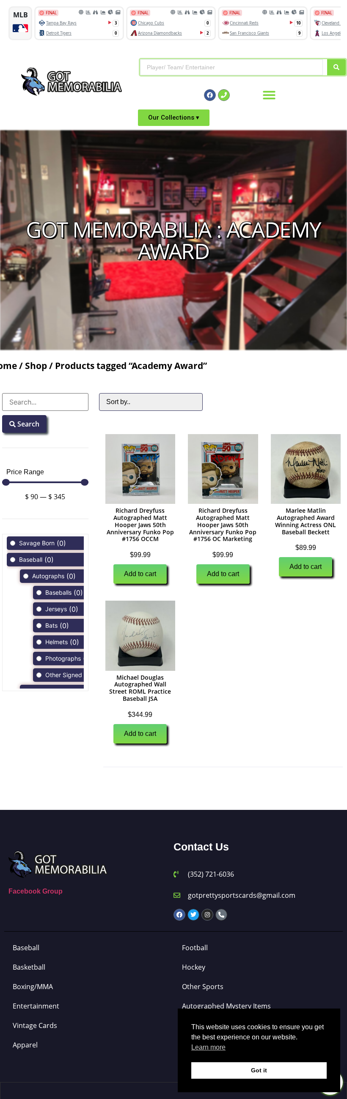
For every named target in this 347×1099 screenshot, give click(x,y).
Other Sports (202, 986)
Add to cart (140, 573)
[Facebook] (210, 95)
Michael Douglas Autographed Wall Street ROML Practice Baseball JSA (140, 688)
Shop (36, 366)
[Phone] (224, 95)
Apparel (25, 1045)
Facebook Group (35, 891)
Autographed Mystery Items (226, 1006)
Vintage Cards (35, 1025)
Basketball (29, 967)
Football (195, 947)
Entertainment (36, 1006)
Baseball (26, 947)
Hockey (193, 967)
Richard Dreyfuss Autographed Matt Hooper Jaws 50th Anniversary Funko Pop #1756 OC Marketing (222, 524)
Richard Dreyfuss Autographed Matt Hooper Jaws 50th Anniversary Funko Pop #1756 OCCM (140, 524)
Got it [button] (259, 1070)
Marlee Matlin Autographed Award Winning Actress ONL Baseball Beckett (305, 521)
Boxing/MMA (33, 986)
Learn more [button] (208, 1047)
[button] (269, 95)
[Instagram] (207, 915)
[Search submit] (336, 67)
